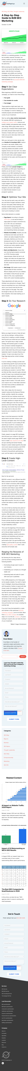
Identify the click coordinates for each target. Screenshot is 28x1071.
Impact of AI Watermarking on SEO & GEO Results (13, 849)
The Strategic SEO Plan (6, 995)
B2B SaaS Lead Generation (7, 1006)
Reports (6, 739)
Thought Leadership (18, 11)
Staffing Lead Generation (7, 1022)
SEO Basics (7, 746)
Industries (4, 1037)
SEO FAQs (10, 11)
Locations (4, 1040)
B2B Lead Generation (6, 1004)
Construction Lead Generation (8, 1008)
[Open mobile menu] (24, 3)
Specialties (4, 1035)
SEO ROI (6, 765)
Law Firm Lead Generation (7, 1018)
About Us (3, 1031)
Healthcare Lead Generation (7, 1011)
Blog (3, 1044)
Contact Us (4, 1047)
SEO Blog (4, 11)
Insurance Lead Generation (7, 1013)
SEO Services (4, 989)
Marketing (6, 761)
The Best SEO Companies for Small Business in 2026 (13, 890)
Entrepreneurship (8, 757)
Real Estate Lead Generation (7, 1020)
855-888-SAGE (21, 918)
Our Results (4, 1033)
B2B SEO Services (5, 991)
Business (6, 742)
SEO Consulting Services (7, 993)
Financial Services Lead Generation (9, 1015)
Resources (4, 1042)
